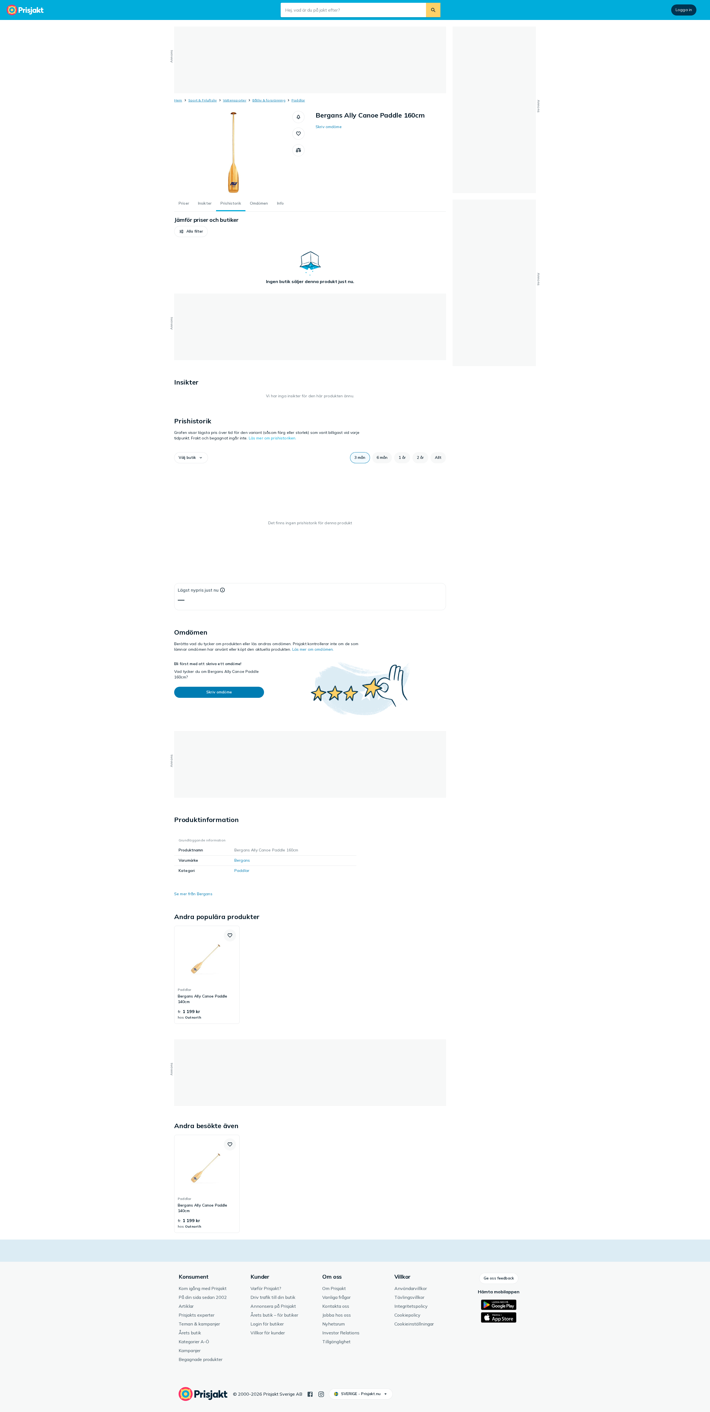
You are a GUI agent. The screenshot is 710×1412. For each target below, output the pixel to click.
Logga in (684, 9)
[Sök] (433, 10)
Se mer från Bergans (193, 893)
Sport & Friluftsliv (202, 100)
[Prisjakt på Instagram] (321, 1393)
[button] (298, 117)
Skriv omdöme (329, 126)
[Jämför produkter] (298, 150)
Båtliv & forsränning (268, 100)
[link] (207, 975)
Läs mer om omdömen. (313, 649)
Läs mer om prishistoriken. (272, 438)
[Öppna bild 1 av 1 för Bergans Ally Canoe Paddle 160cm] (233, 152)
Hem (178, 100)
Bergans (242, 860)
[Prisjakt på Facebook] (310, 1393)
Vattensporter (234, 100)
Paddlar (298, 100)
